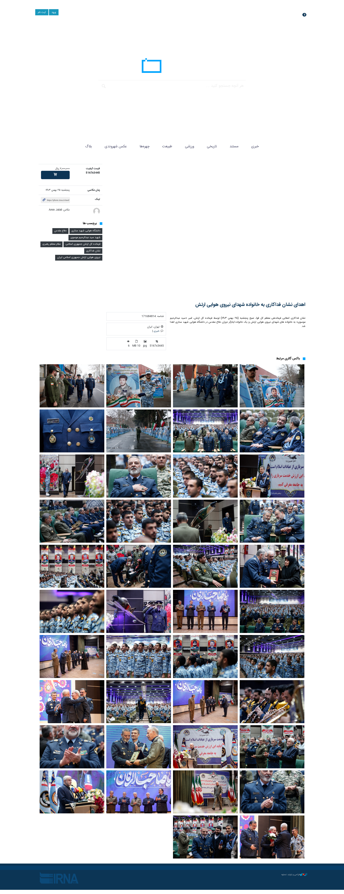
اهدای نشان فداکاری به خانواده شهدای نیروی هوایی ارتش (250, 305)
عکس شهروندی (116, 146)
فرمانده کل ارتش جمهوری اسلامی (82, 244)
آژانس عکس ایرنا (172, 66)
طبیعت (167, 146)
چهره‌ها (145, 146)
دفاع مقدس (60, 231)
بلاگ (88, 146)
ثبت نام (42, 12)
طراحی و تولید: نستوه (290, 874)
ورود (54, 12)
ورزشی (189, 146)
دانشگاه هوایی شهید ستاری (85, 231)
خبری (255, 146)
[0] (55, 175)
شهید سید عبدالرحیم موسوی (85, 237)
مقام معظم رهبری (51, 244)
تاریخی (212, 146)
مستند (234, 146)
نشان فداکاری (93, 251)
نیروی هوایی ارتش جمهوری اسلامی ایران (78, 257)
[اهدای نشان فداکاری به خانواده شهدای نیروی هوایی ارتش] (205, 230)
